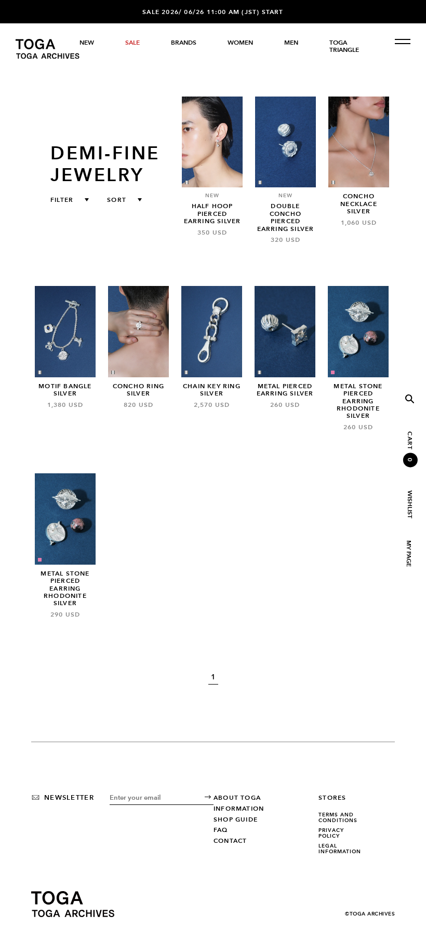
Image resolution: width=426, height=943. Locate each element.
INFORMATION (239, 808)
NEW (86, 42)
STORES (332, 797)
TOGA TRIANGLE (344, 46)
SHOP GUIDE (236, 819)
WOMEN (240, 42)
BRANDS (183, 42)
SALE (132, 42)
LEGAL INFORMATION (339, 849)
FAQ (221, 829)
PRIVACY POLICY (331, 833)
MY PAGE (408, 553)
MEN (291, 42)
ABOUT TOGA (237, 797)
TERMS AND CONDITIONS (337, 818)
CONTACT (230, 840)
